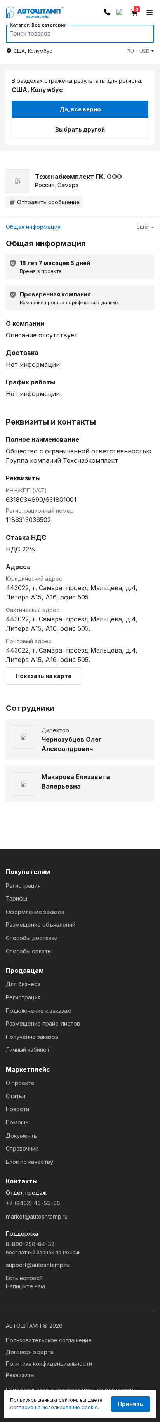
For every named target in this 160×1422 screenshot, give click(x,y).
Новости (17, 1109)
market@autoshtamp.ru (37, 1216)
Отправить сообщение (48, 202)
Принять (130, 1404)
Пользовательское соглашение (49, 1340)
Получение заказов (32, 1036)
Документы (22, 1135)
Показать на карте (43, 676)
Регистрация (23, 885)
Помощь (17, 1122)
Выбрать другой (80, 129)
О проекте (20, 1082)
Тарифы (16, 898)
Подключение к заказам (38, 1010)
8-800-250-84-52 (43, 1248)
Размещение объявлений (40, 924)
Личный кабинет (28, 1049)
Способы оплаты (29, 951)
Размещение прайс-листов (43, 1023)
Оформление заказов (35, 911)
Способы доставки (31, 938)
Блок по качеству (29, 1161)
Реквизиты (20, 1375)
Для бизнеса (23, 984)
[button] (140, 51)
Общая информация (33, 226)
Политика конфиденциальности (49, 1363)
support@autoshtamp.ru (38, 1264)
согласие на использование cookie (54, 1407)
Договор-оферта (30, 1352)
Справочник (22, 1148)
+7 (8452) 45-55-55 (33, 1203)
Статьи (15, 1096)
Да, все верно (80, 109)
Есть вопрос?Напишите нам (25, 1282)
